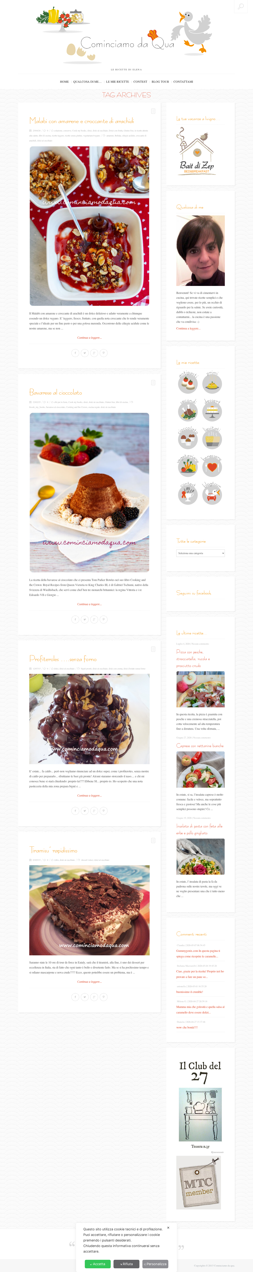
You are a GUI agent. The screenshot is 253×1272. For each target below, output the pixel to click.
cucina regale (94, 406)
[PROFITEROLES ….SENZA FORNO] (89, 719)
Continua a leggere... (89, 337)
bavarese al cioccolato (55, 406)
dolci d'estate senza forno (134, 668)
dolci (89, 130)
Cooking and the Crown (76, 406)
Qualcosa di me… (87, 81)
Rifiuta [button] (128, 1264)
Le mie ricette (117, 81)
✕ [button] (168, 1228)
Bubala (118, 135)
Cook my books (79, 130)
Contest (140, 81)
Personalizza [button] (157, 1264)
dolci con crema (115, 668)
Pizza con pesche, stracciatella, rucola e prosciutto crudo (193, 658)
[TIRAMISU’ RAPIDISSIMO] (89, 910)
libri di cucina (45, 135)
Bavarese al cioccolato (55, 392)
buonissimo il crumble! (189, 992)
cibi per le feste (60, 401)
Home (64, 81)
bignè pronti (86, 668)
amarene (110, 135)
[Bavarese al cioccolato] (89, 492)
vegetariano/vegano (91, 135)
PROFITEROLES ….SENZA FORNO (62, 658)
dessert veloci (87, 859)
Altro (56, 859)
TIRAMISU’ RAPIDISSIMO (53, 850)
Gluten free (129, 130)
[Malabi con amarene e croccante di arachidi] (89, 226)
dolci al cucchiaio (100, 130)
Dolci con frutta (116, 130)
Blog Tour (160, 81)
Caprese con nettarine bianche (200, 745)
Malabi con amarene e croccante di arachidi (81, 120)
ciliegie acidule (128, 135)
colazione (58, 130)
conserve (67, 130)
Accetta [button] (99, 1264)
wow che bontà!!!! (187, 1027)
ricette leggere (58, 135)
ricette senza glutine (73, 135)
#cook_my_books (37, 406)
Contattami (183, 81)
